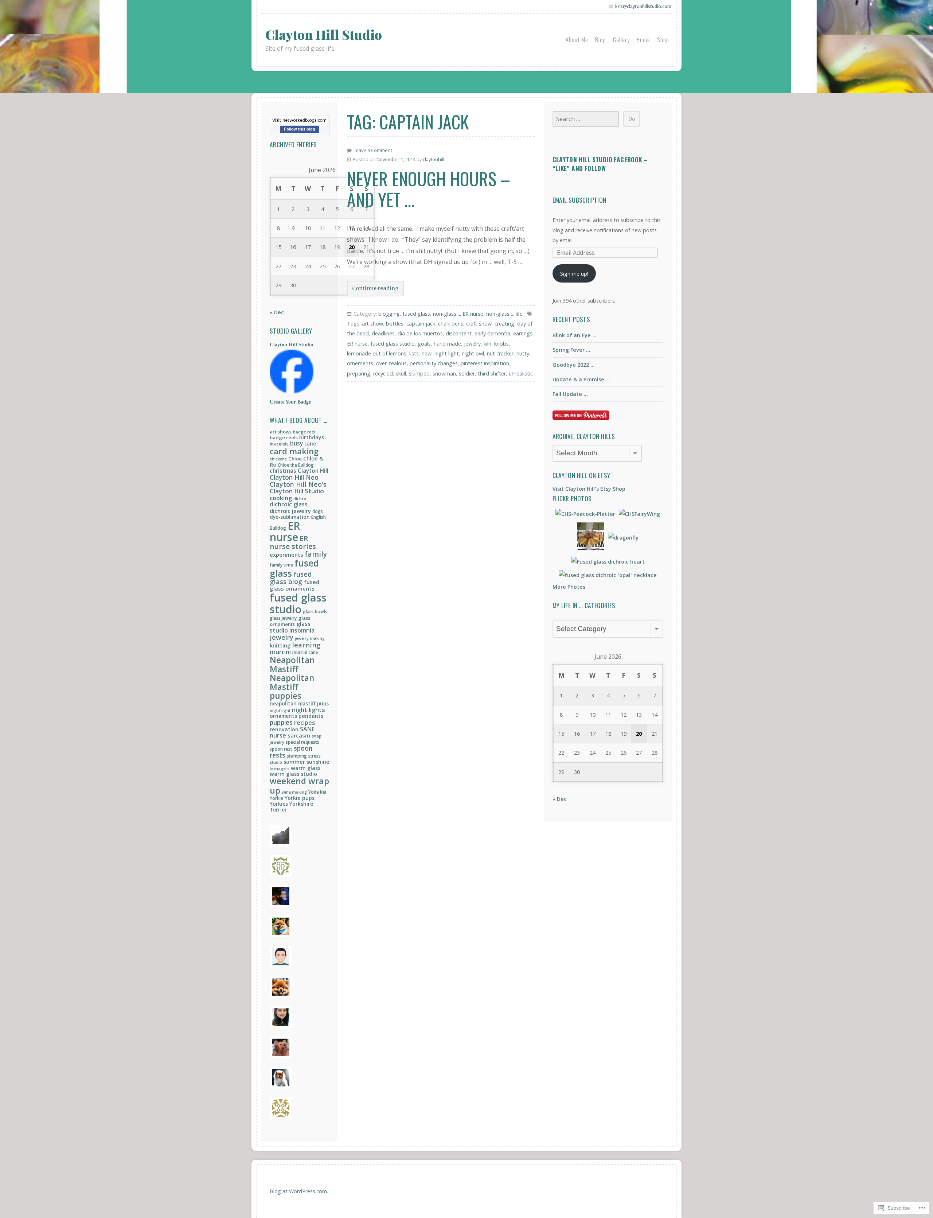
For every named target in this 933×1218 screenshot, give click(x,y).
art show (372, 323)
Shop (663, 39)
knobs (501, 343)
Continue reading (373, 290)
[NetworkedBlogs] (299, 122)
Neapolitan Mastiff (292, 664)
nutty (522, 353)
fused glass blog (291, 578)
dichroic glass (289, 504)
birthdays (311, 437)
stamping (297, 756)
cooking (281, 498)
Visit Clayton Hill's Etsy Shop (589, 488)
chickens (278, 459)
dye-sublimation (290, 517)
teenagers (279, 768)
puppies (281, 722)
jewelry (281, 637)
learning (306, 644)
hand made (447, 343)
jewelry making (310, 638)
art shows (281, 431)
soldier (467, 373)
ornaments (283, 716)
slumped (419, 373)
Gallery (621, 39)
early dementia (492, 333)
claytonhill (433, 159)
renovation (284, 729)
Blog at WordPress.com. (299, 1191)
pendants (310, 715)
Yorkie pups (300, 797)
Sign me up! (574, 273)
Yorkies (279, 803)
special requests (302, 742)
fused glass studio (298, 603)
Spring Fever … (571, 349)
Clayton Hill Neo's (298, 484)
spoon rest (281, 749)
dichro (299, 498)
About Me (577, 39)
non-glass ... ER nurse (458, 313)
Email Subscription (579, 200)
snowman (444, 373)
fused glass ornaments (294, 585)
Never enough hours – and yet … (428, 189)
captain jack (420, 323)
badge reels (284, 437)
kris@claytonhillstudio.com (643, 6)
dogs (317, 511)
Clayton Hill (313, 470)
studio (276, 762)
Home (643, 39)
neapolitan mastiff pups (299, 703)
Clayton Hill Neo (294, 477)
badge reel (304, 432)
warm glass (305, 767)
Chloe (295, 458)
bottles (394, 323)
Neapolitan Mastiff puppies (292, 686)
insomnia (302, 630)
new (427, 353)
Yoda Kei (317, 792)
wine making (294, 792)
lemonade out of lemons (376, 353)
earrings (522, 333)
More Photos (569, 586)
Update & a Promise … (581, 379)
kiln (487, 343)
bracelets (279, 444)
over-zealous (391, 363)
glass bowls (315, 611)
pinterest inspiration (485, 363)
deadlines (383, 333)
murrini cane (305, 652)
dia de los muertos (420, 333)
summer (294, 761)
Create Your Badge (290, 402)
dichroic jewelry (290, 510)
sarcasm (299, 735)
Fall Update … (570, 393)
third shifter (492, 373)
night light (280, 710)
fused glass (294, 568)
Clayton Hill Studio (323, 34)
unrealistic (521, 373)
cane (310, 443)
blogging (389, 313)
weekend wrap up (299, 785)
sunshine (318, 762)
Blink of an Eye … (575, 335)
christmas (283, 470)
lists (414, 353)
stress (314, 756)
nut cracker (500, 353)
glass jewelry (283, 618)
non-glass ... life (504, 313)
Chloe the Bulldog (296, 465)
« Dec (277, 312)
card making (294, 450)
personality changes (434, 363)
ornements (360, 363)
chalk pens (450, 323)
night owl (473, 353)
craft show (479, 323)
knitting (280, 645)
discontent (459, 333)
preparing (358, 373)
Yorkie (276, 798)
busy (296, 443)
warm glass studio (293, 773)
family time (281, 565)
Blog (600, 39)
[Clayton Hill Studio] (291, 391)
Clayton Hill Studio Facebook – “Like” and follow (600, 164)
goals (424, 343)
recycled (383, 373)
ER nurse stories (293, 542)
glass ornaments (290, 621)
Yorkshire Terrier (291, 807)
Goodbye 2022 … (574, 364)
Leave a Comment (373, 150)
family (316, 554)
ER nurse (285, 531)
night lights (308, 709)
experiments (286, 554)
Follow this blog (299, 129)
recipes (304, 722)
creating (504, 323)
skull (401, 373)
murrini (280, 651)
